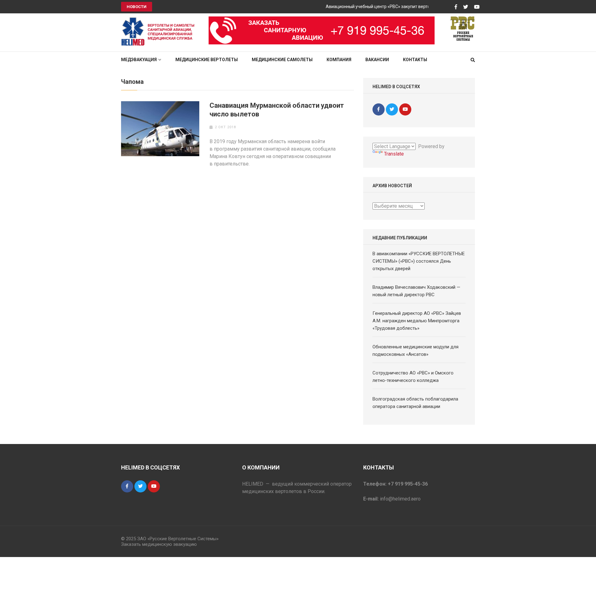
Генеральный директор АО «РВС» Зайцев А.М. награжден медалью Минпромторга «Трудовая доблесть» (416, 320)
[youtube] (405, 109)
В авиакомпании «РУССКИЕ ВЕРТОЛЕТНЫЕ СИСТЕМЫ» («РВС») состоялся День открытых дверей (418, 261)
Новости (137, 6)
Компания (339, 59)
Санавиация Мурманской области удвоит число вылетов (277, 110)
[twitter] (392, 109)
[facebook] (378, 109)
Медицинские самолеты (282, 59)
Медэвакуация (139, 59)
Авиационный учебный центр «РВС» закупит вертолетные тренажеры (391, 6)
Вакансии (377, 59)
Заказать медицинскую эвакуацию (159, 544)
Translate (394, 154)
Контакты (415, 59)
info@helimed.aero (400, 499)
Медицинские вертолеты (206, 59)
